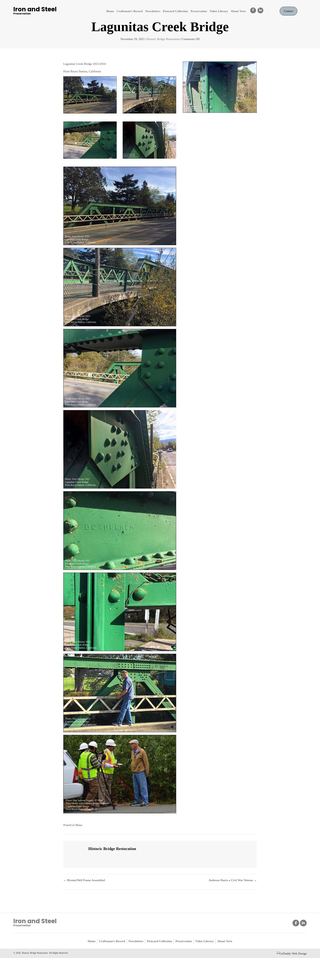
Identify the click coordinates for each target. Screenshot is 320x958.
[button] (253, 10)
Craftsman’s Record (112, 941)
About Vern (224, 941)
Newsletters (135, 941)
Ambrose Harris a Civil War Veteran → (233, 880)
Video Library (204, 941)
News (78, 825)
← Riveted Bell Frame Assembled (84, 880)
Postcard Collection (159, 941)
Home (92, 941)
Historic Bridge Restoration (163, 39)
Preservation (184, 941)
